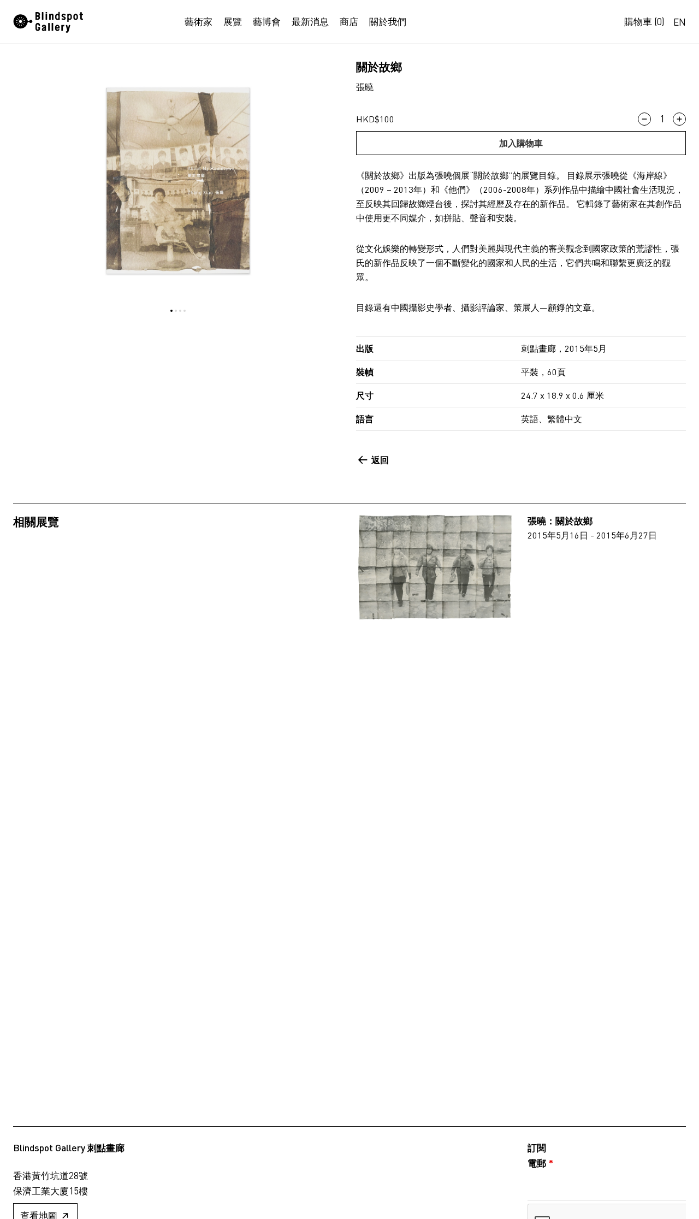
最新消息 (310, 21)
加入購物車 (521, 143)
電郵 (540, 1163)
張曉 (365, 86)
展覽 (232, 21)
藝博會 (267, 21)
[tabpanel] (178, 180)
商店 (349, 21)
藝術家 (198, 21)
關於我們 (387, 21)
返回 (380, 459)
